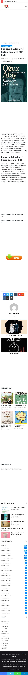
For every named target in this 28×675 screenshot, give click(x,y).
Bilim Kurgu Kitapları (7, 570)
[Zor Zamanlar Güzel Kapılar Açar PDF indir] (7, 417)
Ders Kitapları (5, 548)
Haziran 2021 (5, 638)
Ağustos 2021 (5, 633)
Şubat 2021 (5, 648)
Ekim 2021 (4, 631)
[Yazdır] (11, 298)
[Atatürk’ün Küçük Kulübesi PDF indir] (7, 398)
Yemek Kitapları (6, 605)
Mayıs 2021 (5, 640)
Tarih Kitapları (5, 560)
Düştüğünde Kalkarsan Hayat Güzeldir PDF (17, 533)
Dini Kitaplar (5, 568)
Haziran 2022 (5, 621)
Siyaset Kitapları (6, 575)
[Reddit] (22, 294)
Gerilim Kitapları (6, 613)
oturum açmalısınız (16, 469)
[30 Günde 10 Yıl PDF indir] (5, 510)
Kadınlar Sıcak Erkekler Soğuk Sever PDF (17, 515)
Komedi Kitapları (6, 588)
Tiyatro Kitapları (6, 585)
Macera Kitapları (6, 580)
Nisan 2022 (5, 626)
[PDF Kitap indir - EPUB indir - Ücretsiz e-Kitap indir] (6, 6)
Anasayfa (4, 43)
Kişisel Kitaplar (5, 565)
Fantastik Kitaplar (6, 578)
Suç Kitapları (5, 598)
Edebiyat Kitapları (6, 555)
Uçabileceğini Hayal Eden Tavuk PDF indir (20, 406)
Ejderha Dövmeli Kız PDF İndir (17, 522)
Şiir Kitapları (5, 590)
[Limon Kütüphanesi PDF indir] (21, 417)
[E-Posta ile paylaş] (7, 298)
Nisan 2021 (5, 643)
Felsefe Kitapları (6, 563)
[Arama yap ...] (26, 7)
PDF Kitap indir (6, 58)
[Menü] (2, 7)
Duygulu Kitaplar (6, 595)
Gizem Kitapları (6, 610)
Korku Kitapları (5, 600)
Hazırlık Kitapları (6, 553)
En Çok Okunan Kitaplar (13, 43)
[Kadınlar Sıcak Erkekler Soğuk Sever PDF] (5, 517)
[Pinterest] (19, 294)
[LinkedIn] (11, 294)
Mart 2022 (4, 628)
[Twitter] (7, 294)
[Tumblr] (15, 294)
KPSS (3, 603)
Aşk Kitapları (5, 573)
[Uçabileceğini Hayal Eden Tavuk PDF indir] (21, 398)
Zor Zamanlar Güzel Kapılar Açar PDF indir (6, 426)
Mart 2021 (4, 645)
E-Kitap (4, 545)
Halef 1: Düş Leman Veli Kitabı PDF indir (12, 528)
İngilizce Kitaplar (6, 550)
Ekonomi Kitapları (6, 583)
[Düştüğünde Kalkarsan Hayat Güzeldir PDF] (5, 535)
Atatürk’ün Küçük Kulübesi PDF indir (6, 406)
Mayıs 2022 (5, 624)
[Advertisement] (14, 25)
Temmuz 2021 (5, 636)
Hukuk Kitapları (6, 608)
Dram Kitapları (5, 593)
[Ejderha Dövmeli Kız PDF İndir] (5, 524)
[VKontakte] (4, 298)
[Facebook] (4, 294)
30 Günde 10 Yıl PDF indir (17, 507)
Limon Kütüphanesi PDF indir (20, 425)
